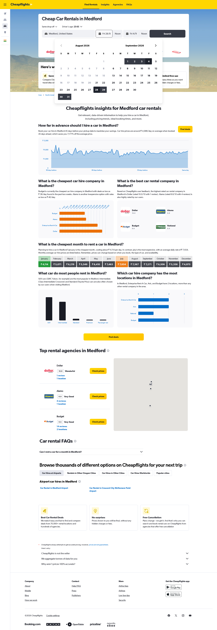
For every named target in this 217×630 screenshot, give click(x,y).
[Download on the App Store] (174, 594)
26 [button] (82, 89)
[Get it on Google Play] (174, 587)
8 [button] (103, 68)
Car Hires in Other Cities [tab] (113, 473)
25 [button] (75, 89)
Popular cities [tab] (162, 473)
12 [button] (82, 75)
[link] (185, 129)
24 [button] (68, 89)
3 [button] (68, 68)
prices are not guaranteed (98, 545)
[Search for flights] (5, 14)
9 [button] (61, 75)
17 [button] (68, 82)
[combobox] (50, 26)
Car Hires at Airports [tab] (51, 473)
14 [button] (96, 75)
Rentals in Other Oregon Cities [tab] (81, 473)
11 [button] (75, 75)
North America (51, 95)
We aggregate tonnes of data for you (59, 558)
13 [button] (89, 75)
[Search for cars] (5, 26)
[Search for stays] (5, 20)
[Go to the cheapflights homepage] (21, 4)
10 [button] (68, 75)
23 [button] (61, 89)
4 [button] (75, 68)
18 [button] (75, 82)
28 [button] (96, 89)
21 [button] (96, 82)
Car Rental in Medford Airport (54, 488)
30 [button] (61, 96)
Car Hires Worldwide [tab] (140, 473)
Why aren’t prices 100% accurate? (58, 564)
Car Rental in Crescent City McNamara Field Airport (109, 489)
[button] (5, 4)
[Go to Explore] (5, 32)
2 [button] (61, 68)
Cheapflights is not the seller (55, 553)
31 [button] (68, 96)
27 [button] (89, 89)
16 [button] (61, 82)
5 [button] (82, 68)
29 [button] (103, 89)
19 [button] (82, 82)
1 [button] (103, 61)
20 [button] (89, 82)
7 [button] (96, 68)
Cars (40, 95)
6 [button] (89, 68)
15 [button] (103, 75)
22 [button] (103, 82)
